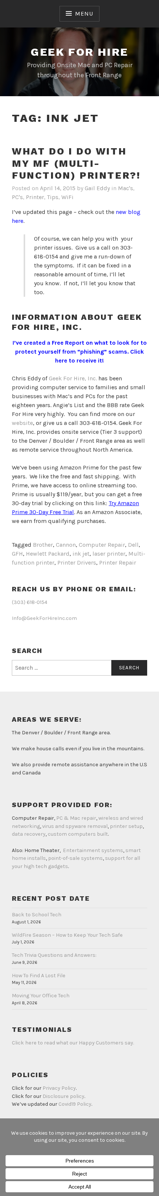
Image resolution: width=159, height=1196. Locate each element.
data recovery (28, 834)
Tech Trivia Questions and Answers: (54, 955)
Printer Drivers (76, 562)
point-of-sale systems (75, 858)
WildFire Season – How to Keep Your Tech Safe (67, 935)
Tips (52, 197)
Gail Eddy (97, 188)
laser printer (108, 553)
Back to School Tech (36, 914)
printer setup (126, 826)
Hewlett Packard (48, 553)
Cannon (66, 544)
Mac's (125, 188)
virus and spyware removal (75, 826)
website (22, 422)
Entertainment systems (93, 850)
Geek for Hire (79, 51)
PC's (17, 197)
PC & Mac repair (76, 818)
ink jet (80, 553)
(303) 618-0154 (29, 602)
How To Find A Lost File (38, 975)
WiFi (67, 197)
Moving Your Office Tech (41, 995)
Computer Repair (102, 544)
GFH (17, 553)
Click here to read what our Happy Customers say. (73, 1043)
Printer (35, 197)
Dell (133, 544)
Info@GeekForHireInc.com (44, 618)
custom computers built (78, 834)
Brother (43, 544)
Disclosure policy (63, 1096)
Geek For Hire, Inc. (73, 378)
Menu (84, 13)
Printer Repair (117, 562)
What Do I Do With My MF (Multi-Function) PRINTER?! (76, 163)
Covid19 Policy (74, 1104)
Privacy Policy (59, 1088)
